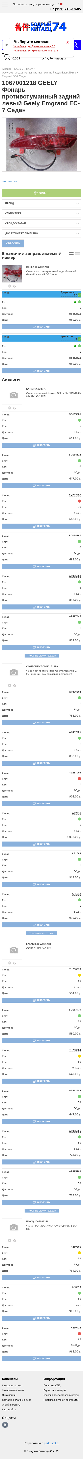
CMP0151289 (50, 666)
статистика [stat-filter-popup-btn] (13, 213)
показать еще (10, 181)
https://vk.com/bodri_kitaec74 (5, 1425)
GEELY (30, 267)
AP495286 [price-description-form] (75, 1171)
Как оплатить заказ (13, 1390)
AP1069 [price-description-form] (76, 853)
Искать (75, 45)
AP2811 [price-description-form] (76, 813)
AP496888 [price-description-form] (75, 576)
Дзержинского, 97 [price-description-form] (69, 294)
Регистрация (58, 58)
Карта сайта (9, 1409)
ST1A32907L (38, 389)
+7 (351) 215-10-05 (65, 9)
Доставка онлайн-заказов (16, 1400)
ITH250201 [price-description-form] (75, 1246)
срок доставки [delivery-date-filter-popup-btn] (15, 223)
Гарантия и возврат (55, 1390)
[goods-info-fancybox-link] (9, 286)
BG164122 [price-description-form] (75, 454)
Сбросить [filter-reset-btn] (13, 243)
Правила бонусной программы (61, 1400)
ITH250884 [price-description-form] (75, 1050)
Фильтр (44, 193)
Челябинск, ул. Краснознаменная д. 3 (35, 50)
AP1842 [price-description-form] (76, 894)
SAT (28, 389)
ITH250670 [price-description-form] (75, 969)
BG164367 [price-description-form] (75, 535)
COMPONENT (34, 666)
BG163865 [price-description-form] (75, 414)
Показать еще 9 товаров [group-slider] (42, 655)
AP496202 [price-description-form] (75, 691)
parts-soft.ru (51, 1443)
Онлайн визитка (11, 1404)
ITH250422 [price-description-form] (75, 1327)
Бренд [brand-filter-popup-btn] (9, 203)
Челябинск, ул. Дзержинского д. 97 (34, 46)
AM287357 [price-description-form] (75, 495)
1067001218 (42, 267)
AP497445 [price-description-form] (75, 616)
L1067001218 (43, 944)
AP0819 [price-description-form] (76, 1287)
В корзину (43, 327)
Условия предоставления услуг (61, 1395)
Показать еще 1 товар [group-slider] (41, 933)
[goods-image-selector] (13, 273)
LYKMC (30, 944)
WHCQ (30, 1221)
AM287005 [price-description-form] (75, 772)
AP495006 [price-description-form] (75, 1131)
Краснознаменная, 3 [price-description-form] (69, 338)
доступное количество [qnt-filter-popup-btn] (21, 233)
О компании (9, 1395)
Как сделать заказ (12, 1385)
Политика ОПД (52, 1385)
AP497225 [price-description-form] (75, 732)
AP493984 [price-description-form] (75, 1090)
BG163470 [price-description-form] (75, 1009)
